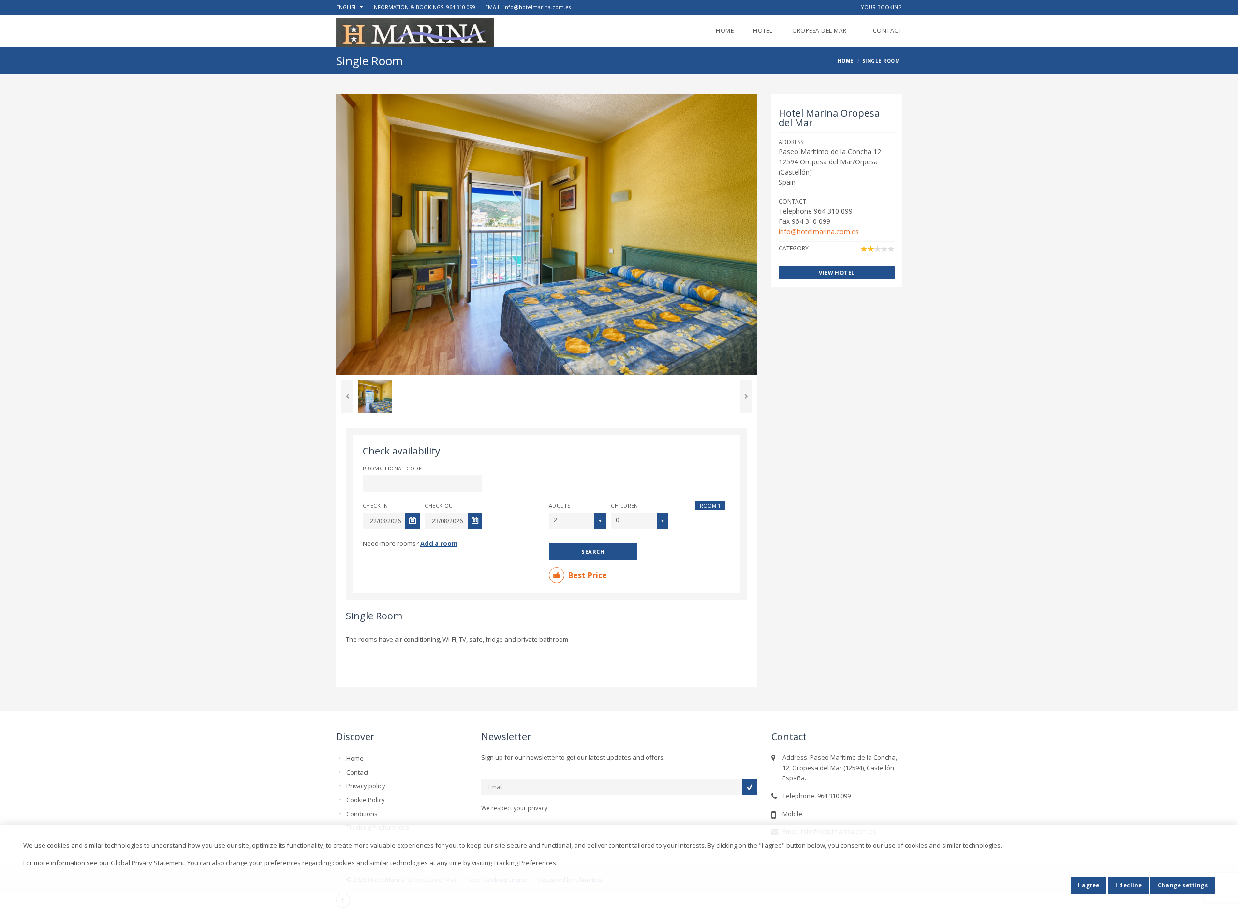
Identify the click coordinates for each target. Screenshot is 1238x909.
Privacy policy (365, 785)
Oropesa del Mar (823, 31)
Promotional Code (392, 468)
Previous (347, 396)
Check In (375, 505)
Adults (560, 505)
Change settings (1183, 885)
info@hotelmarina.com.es (537, 7)
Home (725, 31)
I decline (1128, 885)
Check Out (441, 505)
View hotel (836, 272)
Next (746, 396)
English (347, 7)
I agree (1088, 885)
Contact (887, 31)
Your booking (881, 7)
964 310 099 (460, 7)
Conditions (362, 813)
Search (592, 551)
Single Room (374, 615)
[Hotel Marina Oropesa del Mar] (415, 32)
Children (624, 505)
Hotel (762, 31)
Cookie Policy (365, 799)
